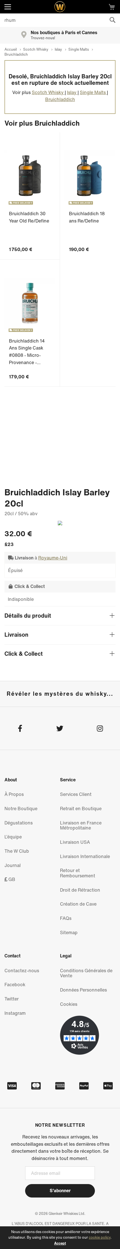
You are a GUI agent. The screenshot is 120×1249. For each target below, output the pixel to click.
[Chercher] (112, 20)
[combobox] (60, 20)
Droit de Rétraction (80, 890)
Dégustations (18, 822)
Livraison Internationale (85, 856)
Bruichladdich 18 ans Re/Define (87, 217)
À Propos (14, 794)
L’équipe (13, 836)
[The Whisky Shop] (60, 6)
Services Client (76, 794)
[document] (60, 1237)
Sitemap (69, 932)
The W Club (16, 851)
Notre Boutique (20, 808)
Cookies (68, 1004)
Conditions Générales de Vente (86, 973)
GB (11, 879)
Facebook (14, 984)
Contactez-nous (21, 970)
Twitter (11, 998)
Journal (12, 865)
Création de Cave (78, 904)
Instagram (15, 1013)
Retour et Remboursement (77, 873)
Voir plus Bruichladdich (42, 123)
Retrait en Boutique (81, 808)
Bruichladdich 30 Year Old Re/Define (29, 217)
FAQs (65, 918)
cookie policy (100, 1237)
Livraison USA (75, 842)
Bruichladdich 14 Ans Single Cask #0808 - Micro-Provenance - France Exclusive (27, 355)
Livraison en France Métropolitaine (81, 825)
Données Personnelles (83, 989)
